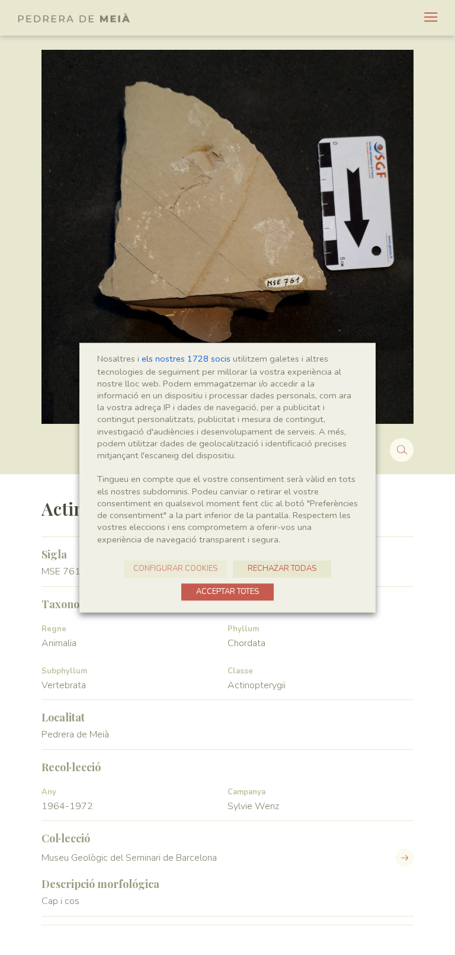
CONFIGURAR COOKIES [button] (175, 568)
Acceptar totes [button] (227, 591)
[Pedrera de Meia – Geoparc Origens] (74, 18)
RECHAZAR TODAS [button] (282, 568)
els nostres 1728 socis (186, 359)
